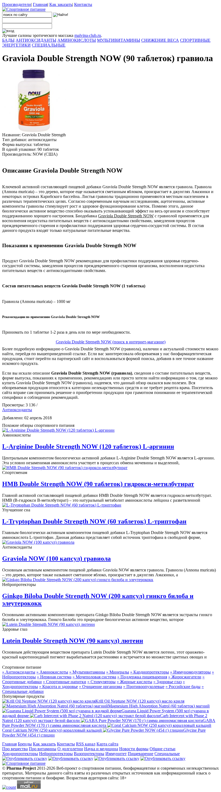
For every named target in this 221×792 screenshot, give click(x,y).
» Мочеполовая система (94, 677)
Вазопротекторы (89, 753)
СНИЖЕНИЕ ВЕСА (160, 40)
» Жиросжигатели (184, 677)
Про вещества (15, 748)
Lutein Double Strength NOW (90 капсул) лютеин (72, 640)
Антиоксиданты (17, 409)
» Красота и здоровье (58, 686)
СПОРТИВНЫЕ (195, 40)
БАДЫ (8, 40)
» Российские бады (183, 686)
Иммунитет (116, 753)
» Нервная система (54, 677)
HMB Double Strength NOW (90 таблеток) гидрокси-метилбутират (98, 483)
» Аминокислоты (52, 672)
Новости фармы (134, 748)
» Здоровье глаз (167, 681)
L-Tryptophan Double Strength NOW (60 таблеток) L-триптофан (94, 521)
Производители (16, 4)
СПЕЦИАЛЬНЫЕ (48, 45)
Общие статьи (162, 748)
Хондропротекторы (20, 753)
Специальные (167, 753)
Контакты (83, 4)
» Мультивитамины (87, 672)
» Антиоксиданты (18, 672)
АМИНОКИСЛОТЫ (76, 40)
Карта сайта (107, 744)
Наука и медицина (101, 748)
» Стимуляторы (101, 681)
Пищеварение (140, 753)
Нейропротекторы (56, 753)
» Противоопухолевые (143, 686)
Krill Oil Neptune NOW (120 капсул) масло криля (139, 701)
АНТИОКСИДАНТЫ (36, 40)
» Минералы (117, 672)
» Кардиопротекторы (149, 672)
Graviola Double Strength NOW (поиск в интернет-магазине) (110, 342)
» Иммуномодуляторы (190, 672)
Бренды (25, 744)
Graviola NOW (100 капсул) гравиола (56, 558)
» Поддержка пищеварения (142, 677)
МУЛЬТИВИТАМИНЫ (118, 40)
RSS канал (85, 744)
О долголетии (70, 748)
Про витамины (42, 748)
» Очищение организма (100, 686)
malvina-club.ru (87, 35)
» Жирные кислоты (134, 681)
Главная (40, 4)
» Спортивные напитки (64, 681)
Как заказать (60, 4)
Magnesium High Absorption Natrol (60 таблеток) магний (159, 706)
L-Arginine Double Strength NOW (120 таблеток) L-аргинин (88, 446)
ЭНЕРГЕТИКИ (16, 45)
